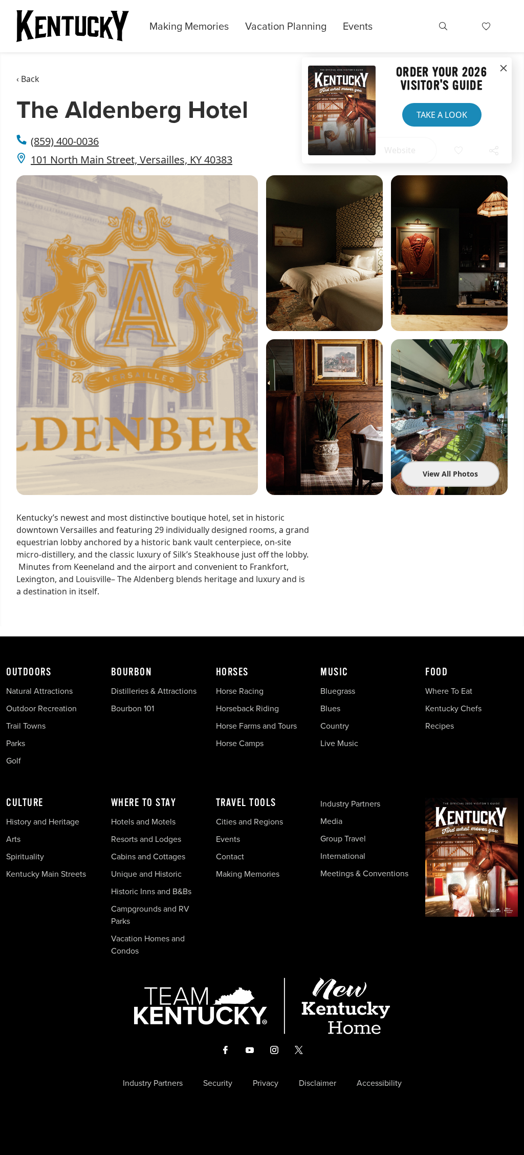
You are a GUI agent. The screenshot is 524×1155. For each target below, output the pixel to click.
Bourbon (131, 672)
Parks (15, 743)
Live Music (339, 743)
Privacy (265, 1083)
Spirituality (26, 856)
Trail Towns (26, 726)
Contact (230, 856)
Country (334, 726)
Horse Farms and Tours (256, 726)
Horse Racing (240, 691)
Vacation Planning (285, 26)
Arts (13, 839)
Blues (330, 708)
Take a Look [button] (442, 114)
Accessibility (379, 1083)
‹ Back (27, 79)
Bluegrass (337, 691)
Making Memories (189, 26)
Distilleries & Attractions (153, 691)
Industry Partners (350, 804)
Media (331, 821)
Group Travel (343, 838)
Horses (232, 672)
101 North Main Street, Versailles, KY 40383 (131, 160)
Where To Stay (144, 803)
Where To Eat (448, 691)
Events (358, 26)
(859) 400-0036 (65, 141)
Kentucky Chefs (453, 708)
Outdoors (28, 672)
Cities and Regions (249, 822)
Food (436, 672)
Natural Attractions (39, 691)
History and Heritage (43, 822)
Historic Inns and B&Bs (151, 891)
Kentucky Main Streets (46, 874)
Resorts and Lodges (146, 839)
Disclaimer (317, 1083)
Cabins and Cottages (148, 856)
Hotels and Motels (143, 822)
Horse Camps (240, 743)
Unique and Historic (146, 874)
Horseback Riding (247, 708)
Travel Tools (246, 803)
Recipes (440, 726)
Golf (13, 761)
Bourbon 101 (132, 708)
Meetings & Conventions (364, 873)
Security (217, 1083)
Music (334, 672)
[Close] (503, 69)
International (342, 856)
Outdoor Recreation (41, 708)
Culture (24, 803)
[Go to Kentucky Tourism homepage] (72, 26)
